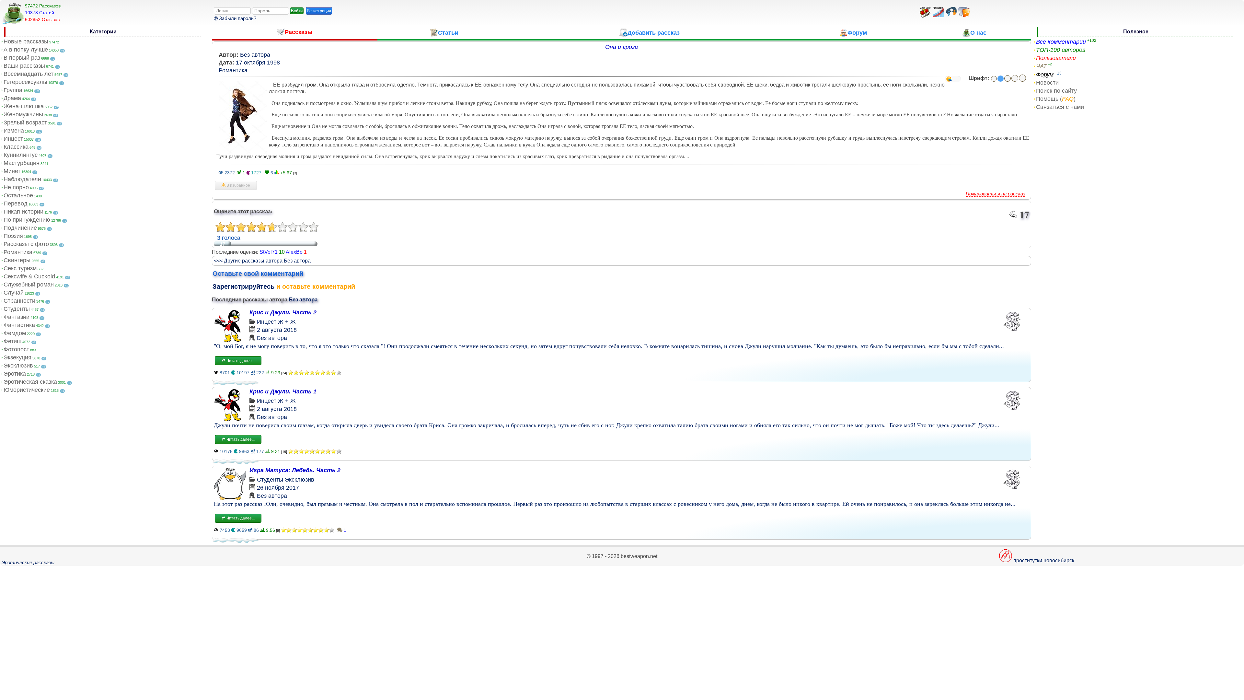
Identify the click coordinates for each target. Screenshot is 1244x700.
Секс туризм (20, 268)
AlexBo (294, 252)
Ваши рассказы (24, 66)
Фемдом (15, 333)
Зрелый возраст (25, 122)
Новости (1047, 82)
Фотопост (16, 349)
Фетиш (12, 341)
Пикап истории (23, 211)
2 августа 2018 (277, 330)
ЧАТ (1041, 66)
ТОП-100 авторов (1060, 50)
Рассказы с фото (26, 244)
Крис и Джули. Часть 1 (283, 391)
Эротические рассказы (28, 562)
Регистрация (319, 10)
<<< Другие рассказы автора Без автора (262, 260)
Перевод (16, 203)
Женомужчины (23, 114)
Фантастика (19, 325)
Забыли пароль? (237, 18)
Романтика (18, 252)
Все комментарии (1061, 42)
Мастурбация (22, 163)
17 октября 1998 (258, 62)
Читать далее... (240, 360)
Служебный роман (29, 284)
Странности (19, 301)
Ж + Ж (287, 322)
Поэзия (13, 236)
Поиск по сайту (1056, 91)
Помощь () (1056, 99)
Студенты (17, 309)
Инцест (13, 138)
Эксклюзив (18, 365)
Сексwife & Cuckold (29, 276)
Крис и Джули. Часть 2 (283, 312)
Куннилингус (21, 155)
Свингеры (17, 260)
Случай (14, 292)
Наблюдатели (22, 179)
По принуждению (27, 219)
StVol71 (268, 252)
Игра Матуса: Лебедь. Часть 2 (294, 470)
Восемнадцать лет (28, 74)
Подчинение (20, 228)
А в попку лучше (26, 49)
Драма (12, 98)
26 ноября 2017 (278, 487)
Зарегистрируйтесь (243, 286)
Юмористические (27, 390)
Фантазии (16, 317)
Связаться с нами (1060, 107)
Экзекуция (17, 357)
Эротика (15, 373)
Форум (1045, 74)
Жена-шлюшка (24, 106)
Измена (14, 130)
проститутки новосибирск (1043, 560)
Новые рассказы (26, 41)
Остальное (18, 195)
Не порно (16, 187)
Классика (16, 147)
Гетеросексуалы (25, 82)
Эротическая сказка (30, 382)
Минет (12, 171)
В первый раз (22, 57)
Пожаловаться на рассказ (995, 193)
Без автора (255, 55)
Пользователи (1056, 58)
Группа (13, 90)
